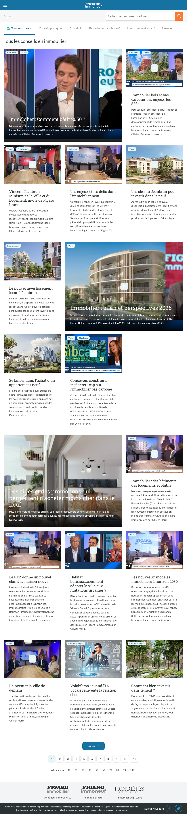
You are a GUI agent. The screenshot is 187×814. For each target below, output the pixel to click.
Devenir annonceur (87, 810)
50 (97, 770)
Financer (167, 28)
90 (124, 770)
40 (90, 770)
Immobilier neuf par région (27, 806)
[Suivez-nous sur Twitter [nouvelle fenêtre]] (178, 808)
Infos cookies (71, 810)
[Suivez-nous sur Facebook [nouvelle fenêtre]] (169, 808)
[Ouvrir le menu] (5, 5)
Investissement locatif (140, 28)
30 (83, 770)
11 (134, 758)
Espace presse (121, 810)
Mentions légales (102, 806)
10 (124, 758)
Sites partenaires (105, 810)
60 (103, 770)
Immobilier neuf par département (55, 806)
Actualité (75, 28)
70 (110, 770)
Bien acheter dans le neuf (104, 28)
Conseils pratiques (50, 28)
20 (76, 770)
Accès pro (9, 806)
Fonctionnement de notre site (125, 806)
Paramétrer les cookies (53, 810)
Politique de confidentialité (29, 810)
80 (117, 770)
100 (132, 770)
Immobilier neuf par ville (82, 806)
